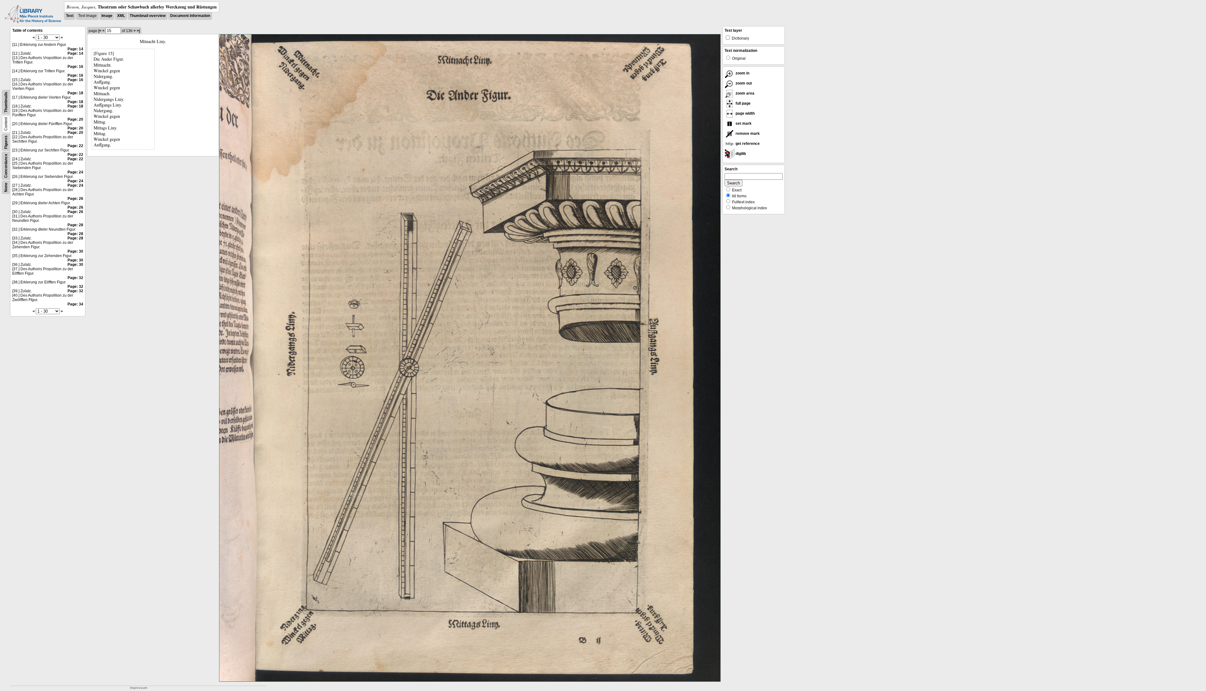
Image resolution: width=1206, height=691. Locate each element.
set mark (743, 123)
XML (121, 16)
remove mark (747, 133)
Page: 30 (75, 251)
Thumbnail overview (148, 16)
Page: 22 (75, 146)
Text (69, 16)
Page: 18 (75, 93)
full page (743, 103)
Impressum (138, 687)
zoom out (743, 83)
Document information (190, 16)
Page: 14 (75, 49)
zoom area (744, 93)
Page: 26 (75, 198)
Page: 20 (75, 119)
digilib (740, 153)
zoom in (742, 73)
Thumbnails (6, 102)
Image (106, 16)
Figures (6, 142)
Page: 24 (75, 172)
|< (99, 31)
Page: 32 (75, 278)
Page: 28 (75, 225)
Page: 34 (75, 304)
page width (745, 113)
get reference (747, 143)
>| (138, 31)
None (6, 187)
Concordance (6, 166)
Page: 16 (75, 66)
